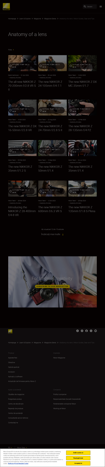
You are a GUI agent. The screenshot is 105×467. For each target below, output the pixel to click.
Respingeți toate (78, 458)
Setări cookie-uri (78, 453)
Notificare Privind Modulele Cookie (18, 463)
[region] (52, 458)
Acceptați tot (78, 463)
